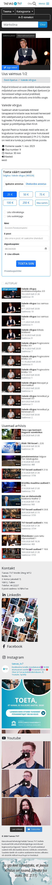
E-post (7, 233)
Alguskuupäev (11, 244)
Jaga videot (11, 67)
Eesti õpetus (10, 80)
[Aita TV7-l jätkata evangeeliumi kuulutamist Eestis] (26, 703)
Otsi (42, 24)
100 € (10, 202)
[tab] (14, 184)
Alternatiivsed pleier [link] (26, 35)
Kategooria (23, 11)
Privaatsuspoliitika (12, 271)
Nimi (6, 223)
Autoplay (11, 283)
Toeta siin (26, 264)
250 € (26, 202)
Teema (7, 11)
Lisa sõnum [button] (13, 254)
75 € (42, 194)
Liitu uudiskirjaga (15, 216)
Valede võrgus (28, 80)
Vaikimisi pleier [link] (9, 35)
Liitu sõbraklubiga (15, 212)
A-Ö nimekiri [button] (26, 17)
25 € (10, 194)
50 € (26, 194)
